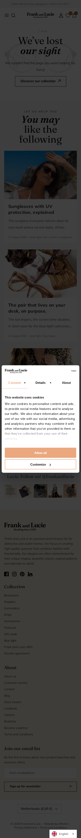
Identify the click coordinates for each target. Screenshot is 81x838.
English (63, 834)
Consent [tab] (14, 382)
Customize (38, 464)
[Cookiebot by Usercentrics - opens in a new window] (58, 371)
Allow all (40, 452)
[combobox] (63, 834)
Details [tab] (41, 382)
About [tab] (66, 382)
